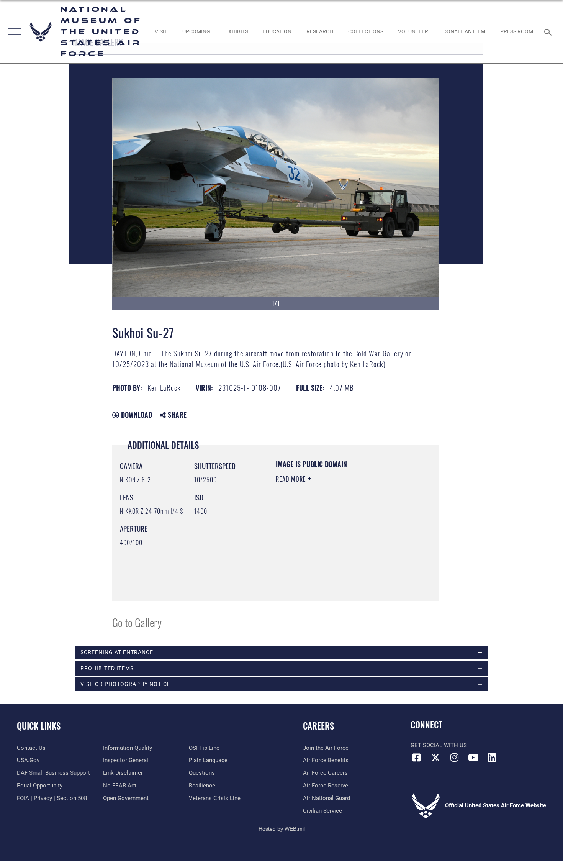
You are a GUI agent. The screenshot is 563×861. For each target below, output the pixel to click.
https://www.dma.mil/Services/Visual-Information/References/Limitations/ (322, 554)
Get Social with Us (439, 745)
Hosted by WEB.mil (282, 829)
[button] (12, 31)
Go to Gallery (137, 622)
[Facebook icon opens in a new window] (416, 757)
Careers (318, 725)
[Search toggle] (549, 31)
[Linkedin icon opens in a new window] (492, 757)
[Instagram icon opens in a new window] (454, 757)
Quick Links (39, 725)
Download (135, 415)
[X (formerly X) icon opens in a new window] (435, 757)
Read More (292, 479)
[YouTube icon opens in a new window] (473, 757)
